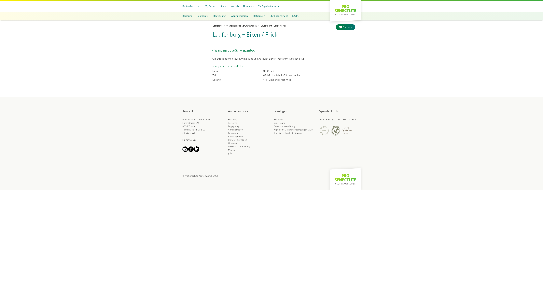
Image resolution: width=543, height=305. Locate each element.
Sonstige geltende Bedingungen (289, 133)
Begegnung (233, 126)
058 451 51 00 (197, 130)
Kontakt (225, 6)
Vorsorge (232, 123)
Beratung (232, 120)
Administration (235, 130)
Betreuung (233, 133)
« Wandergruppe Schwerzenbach (234, 50)
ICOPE (295, 16)
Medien (231, 150)
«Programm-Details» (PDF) (227, 66)
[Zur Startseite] (345, 10)
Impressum (279, 123)
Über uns (232, 143)
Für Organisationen (237, 140)
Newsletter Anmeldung (239, 147)
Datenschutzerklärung (284, 126)
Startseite (217, 26)
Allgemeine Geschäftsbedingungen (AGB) (293, 130)
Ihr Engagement (236, 137)
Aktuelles (235, 6)
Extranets (278, 120)
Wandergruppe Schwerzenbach (241, 26)
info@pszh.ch (189, 133)
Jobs (230, 153)
